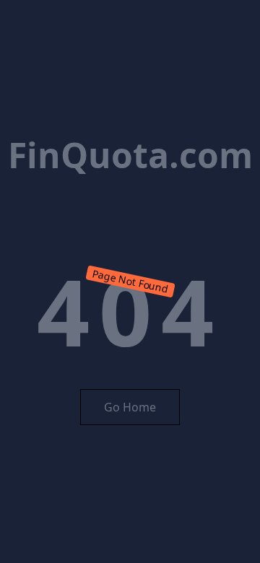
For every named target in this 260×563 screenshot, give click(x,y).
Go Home (130, 407)
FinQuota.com (130, 154)
